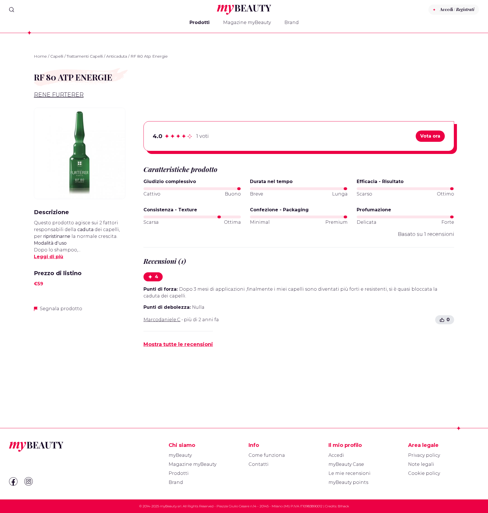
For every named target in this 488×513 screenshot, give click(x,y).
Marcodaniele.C (161, 319)
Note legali (421, 464)
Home (40, 56)
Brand (291, 22)
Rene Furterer (59, 94)
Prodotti (199, 22)
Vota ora (430, 136)
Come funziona (267, 455)
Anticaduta (116, 56)
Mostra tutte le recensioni (178, 344)
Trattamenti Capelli (85, 56)
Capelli (56, 56)
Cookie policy (424, 473)
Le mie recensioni (349, 473)
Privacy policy (424, 455)
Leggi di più (48, 256)
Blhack (343, 506)
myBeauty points (348, 482)
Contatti (259, 464)
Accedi (336, 455)
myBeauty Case (346, 464)
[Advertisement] (79, 356)
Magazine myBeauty (247, 22)
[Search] (11, 9)
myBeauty (180, 455)
